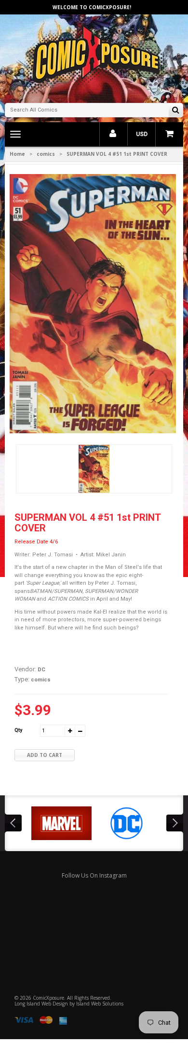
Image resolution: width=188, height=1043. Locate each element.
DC (41, 669)
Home (17, 154)
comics (46, 154)
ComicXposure (48, 997)
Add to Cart (44, 755)
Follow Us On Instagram (94, 875)
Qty (18, 730)
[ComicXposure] (94, 57)
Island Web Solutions (99, 1003)
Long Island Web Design (41, 1003)
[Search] (176, 110)
